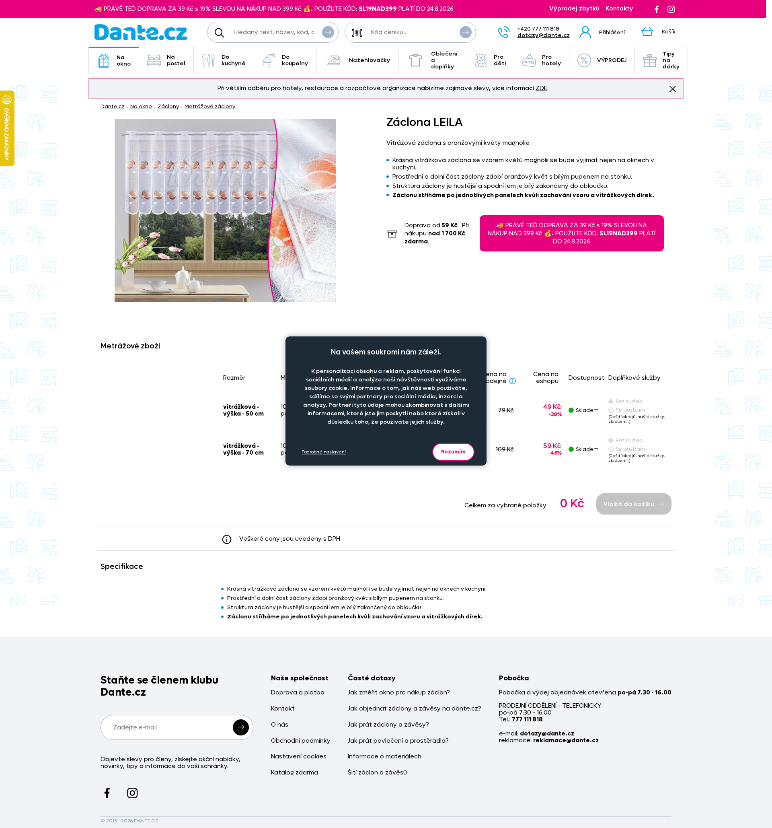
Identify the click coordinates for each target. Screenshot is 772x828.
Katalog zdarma (294, 772)
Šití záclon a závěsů (377, 772)
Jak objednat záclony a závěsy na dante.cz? (414, 708)
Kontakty (619, 8)
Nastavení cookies (298, 756)
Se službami (631, 409)
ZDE (541, 88)
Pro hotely (551, 60)
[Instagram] (671, 8)
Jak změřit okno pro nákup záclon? (399, 692)
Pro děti (500, 60)
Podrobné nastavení (324, 452)
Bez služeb (629, 401)
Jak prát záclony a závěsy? (388, 724)
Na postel (176, 60)
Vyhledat (328, 32)
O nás (279, 724)
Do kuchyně (234, 60)
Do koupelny (295, 60)
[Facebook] (656, 8)
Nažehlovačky (369, 60)
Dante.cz (113, 106)
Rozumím (453, 451)
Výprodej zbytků (574, 8)
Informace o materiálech (384, 756)
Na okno (124, 61)
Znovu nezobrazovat (673, 89)
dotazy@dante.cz (543, 35)
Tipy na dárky (671, 60)
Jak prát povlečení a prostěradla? (398, 740)
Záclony (168, 106)
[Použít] (466, 32)
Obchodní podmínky (301, 740)
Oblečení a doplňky (444, 60)
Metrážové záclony (210, 106)
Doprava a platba (297, 692)
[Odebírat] (241, 727)
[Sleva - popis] (513, 381)
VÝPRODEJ (611, 60)
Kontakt (283, 708)
